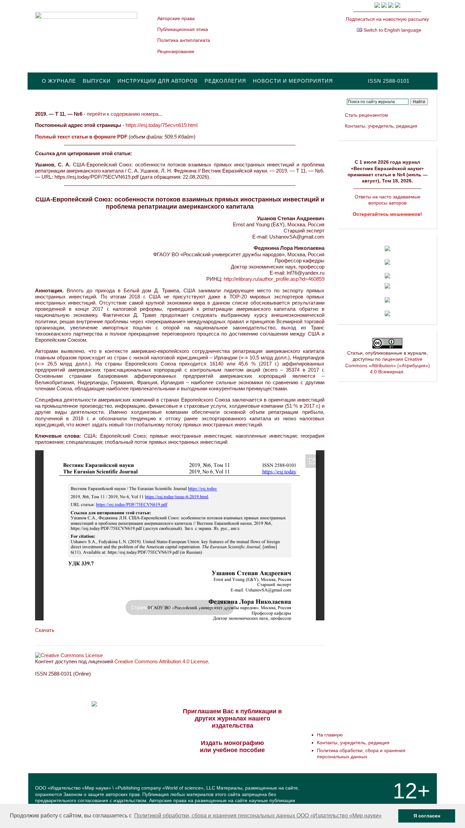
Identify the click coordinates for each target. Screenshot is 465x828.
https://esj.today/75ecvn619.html (161, 125)
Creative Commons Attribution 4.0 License (161, 661)
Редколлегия (225, 81)
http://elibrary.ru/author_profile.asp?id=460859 (274, 279)
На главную (330, 734)
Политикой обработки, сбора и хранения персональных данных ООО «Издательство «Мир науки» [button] (258, 815)
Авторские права (176, 18)
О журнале (59, 81)
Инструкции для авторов (157, 81)
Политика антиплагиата (183, 40)
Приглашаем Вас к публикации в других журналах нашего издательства (232, 718)
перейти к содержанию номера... (124, 114)
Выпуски (97, 81)
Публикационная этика (182, 29)
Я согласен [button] (427, 815)
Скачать (44, 630)
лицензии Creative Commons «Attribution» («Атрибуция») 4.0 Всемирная (387, 365)
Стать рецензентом (366, 115)
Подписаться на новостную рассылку (387, 19)
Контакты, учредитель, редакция (381, 126)
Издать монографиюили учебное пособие (232, 746)
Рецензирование (175, 51)
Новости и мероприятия (293, 81)
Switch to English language (391, 30)
